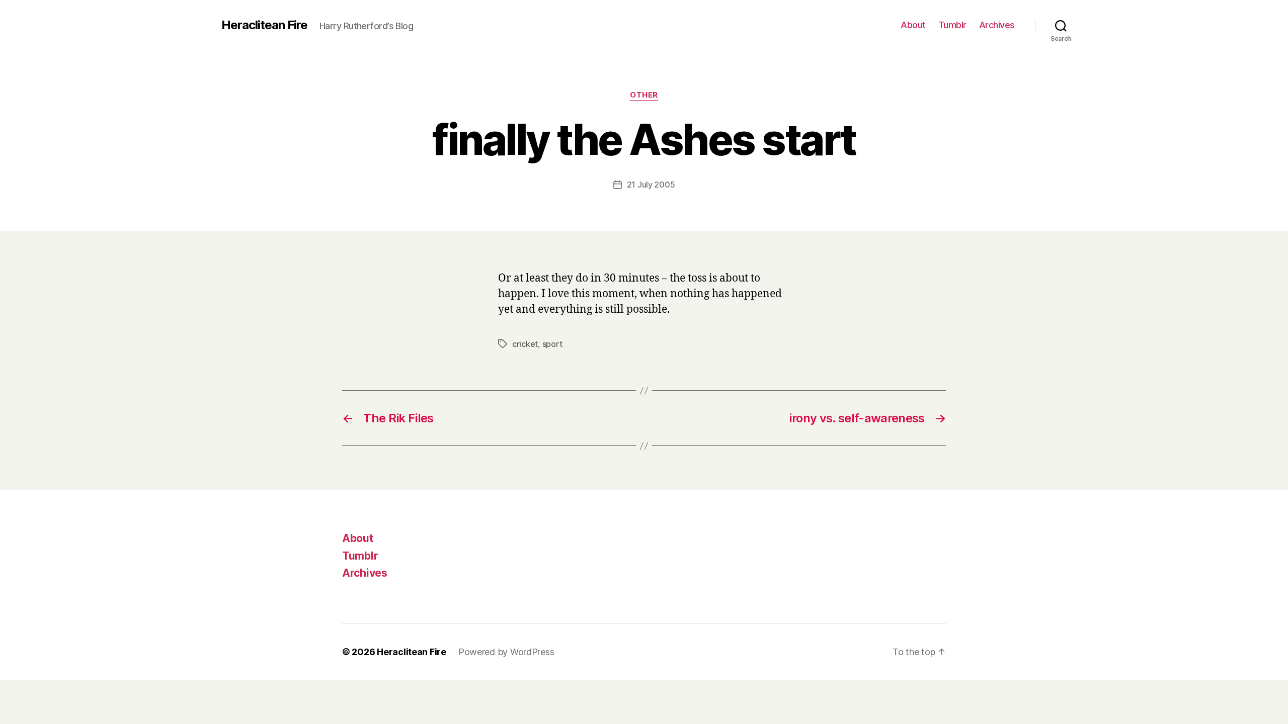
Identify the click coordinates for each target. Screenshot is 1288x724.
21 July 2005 (651, 184)
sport (552, 344)
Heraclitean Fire (264, 25)
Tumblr (952, 25)
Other (644, 95)
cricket (525, 344)
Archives (997, 25)
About (913, 25)
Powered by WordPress (506, 652)
